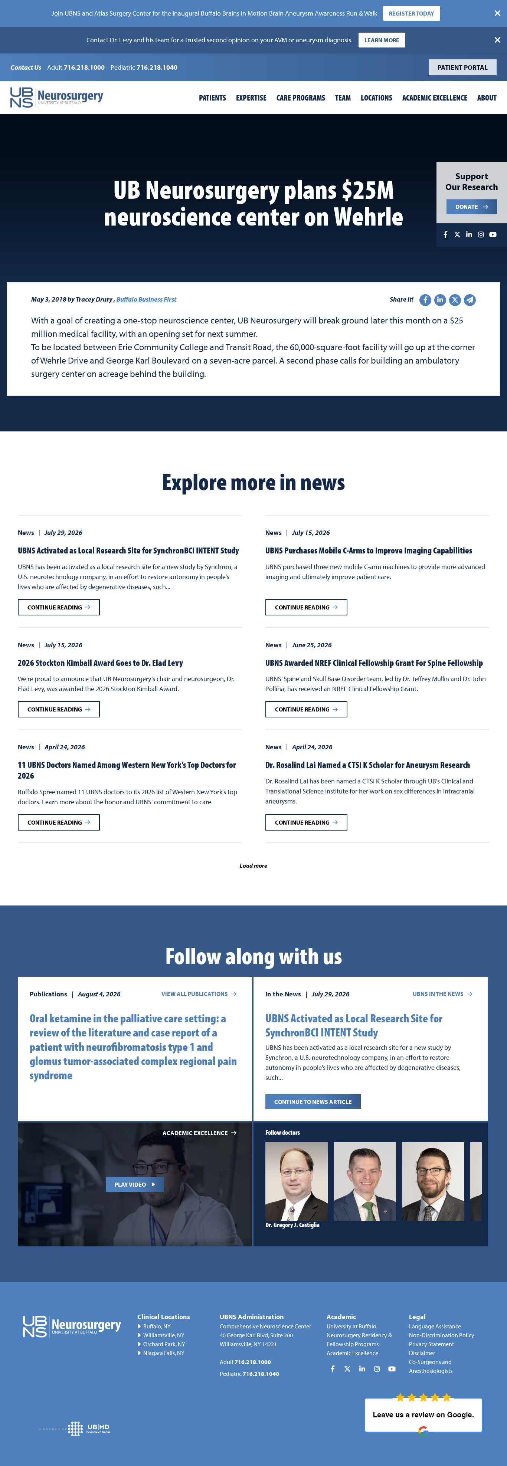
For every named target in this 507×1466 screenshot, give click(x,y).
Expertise (251, 97)
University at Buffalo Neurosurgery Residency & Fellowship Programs (359, 1335)
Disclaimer (422, 1353)
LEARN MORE (381, 40)
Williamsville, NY (163, 1335)
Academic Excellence (434, 97)
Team (343, 97)
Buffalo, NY (157, 1326)
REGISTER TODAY (411, 13)
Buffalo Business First (146, 299)
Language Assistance (435, 1326)
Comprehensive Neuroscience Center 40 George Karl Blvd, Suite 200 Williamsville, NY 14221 (265, 1335)
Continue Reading (54, 607)
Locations (376, 97)
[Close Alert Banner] (497, 13)
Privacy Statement (431, 1344)
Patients (212, 97)
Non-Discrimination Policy (441, 1335)
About (487, 97)
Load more (253, 865)
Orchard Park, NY (164, 1344)
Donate (466, 207)
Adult (76, 67)
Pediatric (144, 67)
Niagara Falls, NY (163, 1353)
